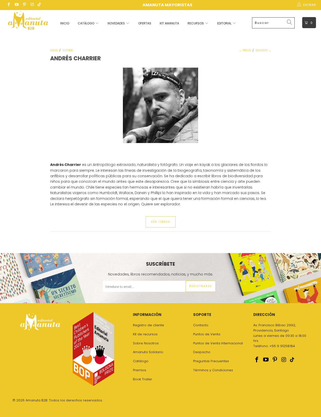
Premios (139, 370)
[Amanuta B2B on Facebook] (8, 5)
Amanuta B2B (36, 400)
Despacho (201, 352)
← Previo (245, 50)
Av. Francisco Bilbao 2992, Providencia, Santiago (274, 328)
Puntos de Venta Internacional (218, 343)
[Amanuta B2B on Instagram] (32, 5)
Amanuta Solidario (148, 352)
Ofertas (144, 23)
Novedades (117, 23)
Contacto (200, 325)
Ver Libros (160, 222)
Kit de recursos (145, 334)
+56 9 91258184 (282, 346)
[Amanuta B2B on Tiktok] (39, 5)
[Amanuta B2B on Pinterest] (24, 5)
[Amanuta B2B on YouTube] (16, 5)
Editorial (224, 23)
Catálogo (86, 23)
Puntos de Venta (206, 334)
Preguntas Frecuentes (211, 361)
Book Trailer (142, 379)
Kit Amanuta (169, 23)
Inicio (64, 23)
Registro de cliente (148, 325)
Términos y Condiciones (213, 370)
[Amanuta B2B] (28, 22)
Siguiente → (263, 50)
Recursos (196, 23)
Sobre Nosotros (146, 343)
